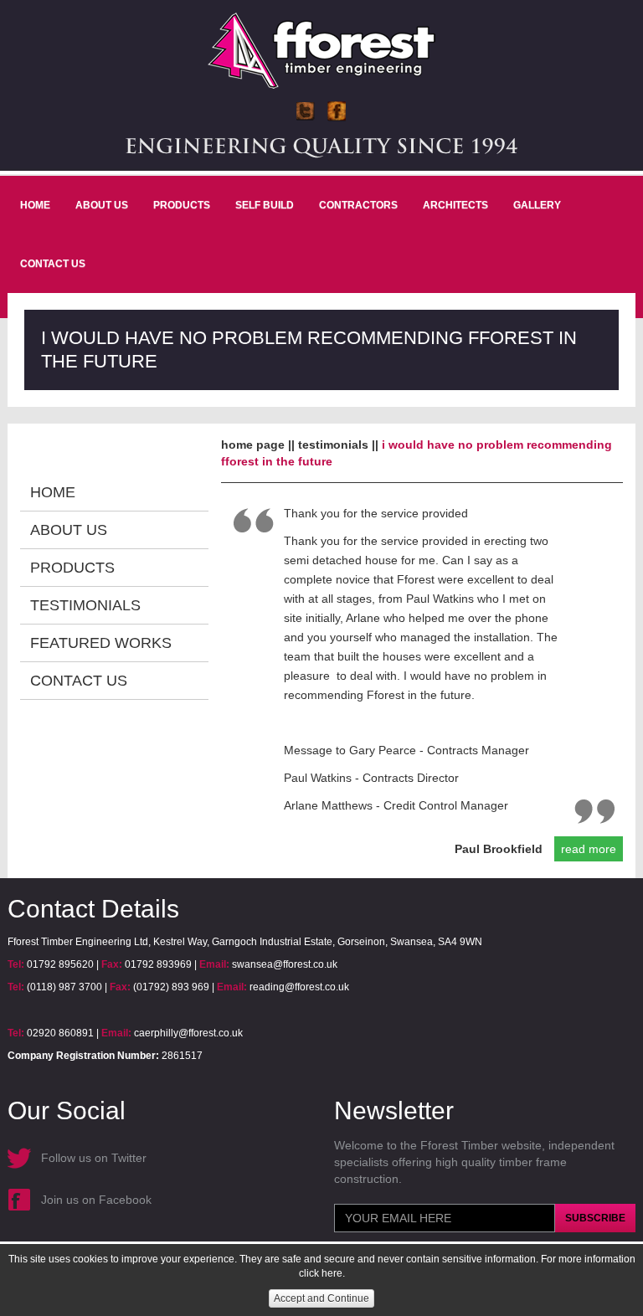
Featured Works (101, 643)
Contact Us (52, 264)
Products (181, 205)
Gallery (537, 205)
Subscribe (595, 1218)
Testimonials (85, 605)
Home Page (253, 444)
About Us (101, 205)
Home (35, 205)
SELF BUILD (264, 205)
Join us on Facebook (96, 1199)
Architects (455, 205)
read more (588, 849)
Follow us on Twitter (94, 1157)
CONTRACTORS (358, 205)
